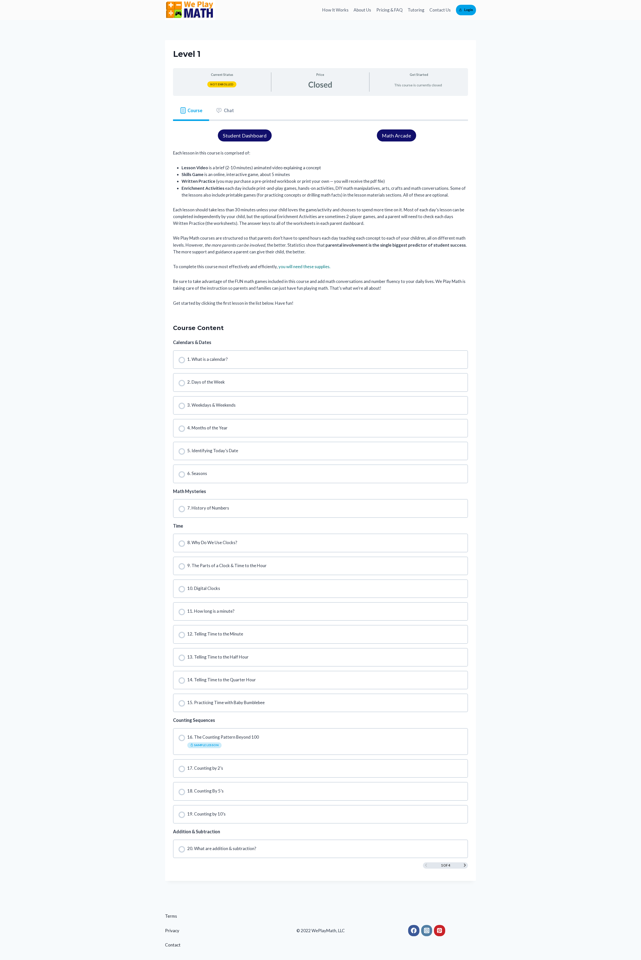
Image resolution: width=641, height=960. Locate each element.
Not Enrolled (221, 84)
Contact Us (440, 10)
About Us (362, 10)
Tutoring (416, 10)
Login (468, 10)
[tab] (191, 110)
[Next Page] (464, 865)
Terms (171, 916)
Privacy (172, 930)
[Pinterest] (439, 930)
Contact (173, 944)
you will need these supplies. (304, 266)
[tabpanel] (320, 218)
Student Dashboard (245, 135)
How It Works (335, 10)
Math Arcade (396, 135)
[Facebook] (413, 930)
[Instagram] (426, 930)
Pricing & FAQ (389, 10)
